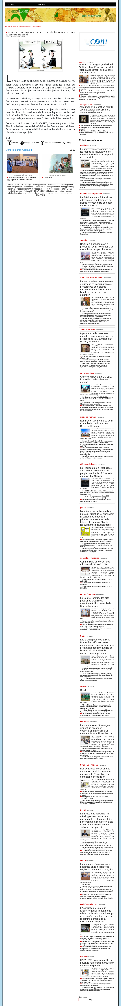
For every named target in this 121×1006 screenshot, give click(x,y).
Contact (41, 4)
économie (52, 185)
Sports (83, 690)
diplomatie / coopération (18, 189)
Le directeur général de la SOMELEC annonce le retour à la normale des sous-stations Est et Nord (96, 398)
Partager (69, 143)
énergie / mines (31, 185)
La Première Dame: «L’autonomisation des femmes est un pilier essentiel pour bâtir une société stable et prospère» (95, 948)
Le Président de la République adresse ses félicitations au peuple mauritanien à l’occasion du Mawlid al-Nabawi (96, 472)
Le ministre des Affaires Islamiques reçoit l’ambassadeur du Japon (95, 500)
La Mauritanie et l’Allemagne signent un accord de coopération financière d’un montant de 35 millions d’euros (96, 729)
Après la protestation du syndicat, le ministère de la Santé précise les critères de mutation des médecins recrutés (96, 669)
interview (11, 187)
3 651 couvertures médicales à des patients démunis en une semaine (96, 679)
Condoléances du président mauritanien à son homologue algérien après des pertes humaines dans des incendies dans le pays (96, 228)
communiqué (29, 187)
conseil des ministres (57, 193)
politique (42, 185)
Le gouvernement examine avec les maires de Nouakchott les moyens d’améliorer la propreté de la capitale (97, 153)
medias (44, 193)
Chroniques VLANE (15, 185)
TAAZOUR (40, 195)
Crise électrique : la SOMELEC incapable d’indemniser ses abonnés (96, 379)
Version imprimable (52, 143)
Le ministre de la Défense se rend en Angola (97, 264)
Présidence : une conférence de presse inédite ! (97, 126)
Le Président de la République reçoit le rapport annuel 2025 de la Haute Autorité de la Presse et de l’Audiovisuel (97, 980)
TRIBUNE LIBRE (39, 191)
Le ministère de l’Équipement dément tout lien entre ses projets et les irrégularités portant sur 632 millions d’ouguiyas (96, 550)
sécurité (57, 189)
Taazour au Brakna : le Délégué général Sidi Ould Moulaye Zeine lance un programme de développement (96, 92)
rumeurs (69, 191)
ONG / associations (37, 189)
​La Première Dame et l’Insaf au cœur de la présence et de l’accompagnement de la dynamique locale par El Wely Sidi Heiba (95, 365)
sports (10, 191)
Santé (37, 193)
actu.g (70, 193)
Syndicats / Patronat (22, 191)
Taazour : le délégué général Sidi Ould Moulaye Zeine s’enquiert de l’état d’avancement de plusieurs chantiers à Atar (96, 68)
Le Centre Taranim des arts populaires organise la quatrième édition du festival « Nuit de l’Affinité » (96, 602)
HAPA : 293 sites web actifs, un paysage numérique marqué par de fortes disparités (97, 963)
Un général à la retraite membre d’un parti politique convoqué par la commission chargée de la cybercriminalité (97, 309)
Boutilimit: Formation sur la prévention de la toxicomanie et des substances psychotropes (96, 247)
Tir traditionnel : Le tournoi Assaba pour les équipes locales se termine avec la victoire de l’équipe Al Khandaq (95, 706)
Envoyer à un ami (31, 143)
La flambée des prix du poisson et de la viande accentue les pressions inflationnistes (96, 848)
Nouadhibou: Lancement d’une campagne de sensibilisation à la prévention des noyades (96, 270)
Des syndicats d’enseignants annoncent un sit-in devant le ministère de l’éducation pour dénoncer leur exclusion (95, 772)
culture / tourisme (19, 193)
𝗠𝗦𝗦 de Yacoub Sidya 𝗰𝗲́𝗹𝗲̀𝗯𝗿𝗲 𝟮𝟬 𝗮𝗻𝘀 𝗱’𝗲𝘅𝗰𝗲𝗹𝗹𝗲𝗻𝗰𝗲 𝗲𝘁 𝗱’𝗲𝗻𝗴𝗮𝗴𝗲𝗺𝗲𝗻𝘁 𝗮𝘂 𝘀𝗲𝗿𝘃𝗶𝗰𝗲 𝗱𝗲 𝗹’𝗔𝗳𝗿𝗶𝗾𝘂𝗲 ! (96, 132)
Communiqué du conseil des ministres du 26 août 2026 (95, 563)
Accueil (11, 4)
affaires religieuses (65, 185)
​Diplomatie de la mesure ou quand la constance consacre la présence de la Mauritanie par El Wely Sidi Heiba (96, 337)
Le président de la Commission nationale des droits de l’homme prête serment (96, 457)
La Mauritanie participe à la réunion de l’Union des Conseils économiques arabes (96, 757)
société (19, 187)
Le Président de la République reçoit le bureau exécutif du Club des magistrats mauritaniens (96, 540)
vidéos (61, 191)
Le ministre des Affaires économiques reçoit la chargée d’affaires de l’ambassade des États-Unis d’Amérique (97, 753)
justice (49, 189)
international (67, 189)
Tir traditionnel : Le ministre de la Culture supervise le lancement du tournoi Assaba (95, 714)
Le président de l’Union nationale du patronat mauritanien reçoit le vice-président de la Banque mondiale (96, 793)
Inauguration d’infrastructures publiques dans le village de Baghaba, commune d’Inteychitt (21, 179)
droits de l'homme (43, 187)
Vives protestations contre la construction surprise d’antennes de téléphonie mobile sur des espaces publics (96, 674)
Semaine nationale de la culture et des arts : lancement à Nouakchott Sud (96, 629)
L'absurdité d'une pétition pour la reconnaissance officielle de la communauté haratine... (96, 110)
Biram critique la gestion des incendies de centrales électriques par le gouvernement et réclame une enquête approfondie (95, 314)
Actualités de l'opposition (62, 187)
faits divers (52, 191)
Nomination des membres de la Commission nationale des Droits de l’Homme (96, 423)
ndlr (9, 193)
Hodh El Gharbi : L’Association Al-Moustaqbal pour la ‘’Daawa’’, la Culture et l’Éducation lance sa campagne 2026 (97, 492)
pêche (30, 193)
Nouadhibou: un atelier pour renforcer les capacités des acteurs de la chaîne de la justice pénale (96, 544)
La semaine (48, 177)
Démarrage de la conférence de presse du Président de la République (95, 984)
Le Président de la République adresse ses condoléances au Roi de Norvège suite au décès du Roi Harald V (96, 201)
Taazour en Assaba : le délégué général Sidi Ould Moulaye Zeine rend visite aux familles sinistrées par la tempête (96, 87)
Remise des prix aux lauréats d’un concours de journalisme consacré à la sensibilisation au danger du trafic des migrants (97, 989)
